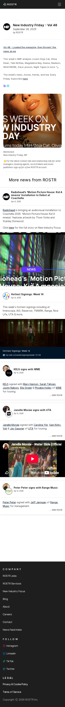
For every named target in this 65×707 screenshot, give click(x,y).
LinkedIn (11, 653)
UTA (30, 428)
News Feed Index (12, 629)
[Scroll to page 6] (38, 145)
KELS (5, 384)
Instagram (12, 645)
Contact (7, 622)
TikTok (10, 661)
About (6, 606)
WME (59, 387)
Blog (5, 599)
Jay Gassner (17, 428)
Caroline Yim (41, 424)
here (25, 78)
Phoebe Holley (43, 387)
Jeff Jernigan (38, 502)
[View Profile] (4, 86)
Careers (7, 614)
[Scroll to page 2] (29, 145)
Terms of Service (12, 691)
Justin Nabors (11, 387)
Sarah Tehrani (47, 384)
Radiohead (9, 210)
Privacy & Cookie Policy (15, 684)
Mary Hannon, (31, 384)
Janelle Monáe (11, 424)
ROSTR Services (12, 583)
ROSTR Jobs (9, 575)
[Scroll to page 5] (36, 145)
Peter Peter (9, 502)
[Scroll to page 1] (27, 145)
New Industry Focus (14, 591)
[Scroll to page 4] (34, 145)
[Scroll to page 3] (32, 145)
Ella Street (26, 387)
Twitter (10, 668)
